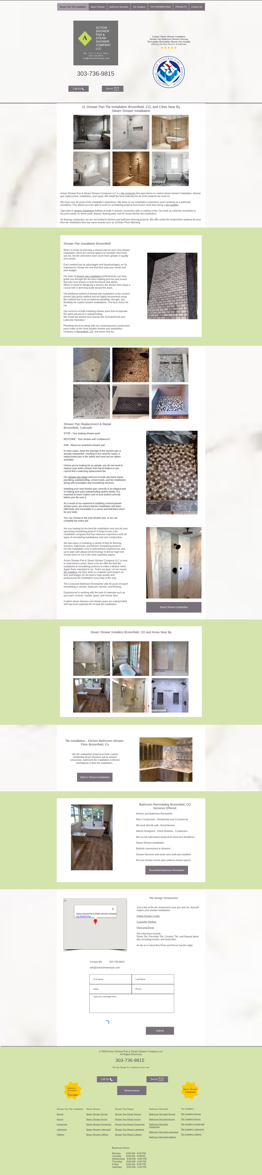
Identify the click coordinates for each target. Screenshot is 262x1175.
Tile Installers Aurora (190, 1119)
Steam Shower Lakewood (98, 1129)
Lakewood (62, 1129)
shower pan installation (89, 276)
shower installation (84, 210)
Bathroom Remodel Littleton (162, 1137)
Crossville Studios (146, 922)
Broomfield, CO (85, 331)
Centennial (62, 1124)
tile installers (70, 572)
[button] (97, 7)
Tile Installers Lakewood (192, 1129)
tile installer (172, 205)
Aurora (60, 1119)
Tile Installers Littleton (191, 1134)
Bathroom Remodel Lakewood (163, 1132)
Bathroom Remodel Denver (162, 1114)
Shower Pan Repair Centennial (129, 1124)
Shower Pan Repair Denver (128, 1114)
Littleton (60, 1134)
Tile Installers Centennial (192, 1124)
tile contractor (128, 193)
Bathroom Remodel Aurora (162, 1119)
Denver (60, 1114)
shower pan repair (78, 477)
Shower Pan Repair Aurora (128, 1119)
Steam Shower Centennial (98, 1124)
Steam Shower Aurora (96, 1119)
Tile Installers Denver (191, 1114)
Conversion (190, 1092)
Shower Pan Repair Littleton (128, 1134)
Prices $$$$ (72, 1095)
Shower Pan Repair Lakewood (129, 1129)
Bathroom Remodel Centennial (158, 1125)
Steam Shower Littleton (97, 1134)
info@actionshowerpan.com (105, 967)
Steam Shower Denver (97, 1114)
